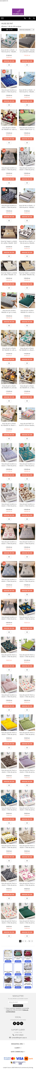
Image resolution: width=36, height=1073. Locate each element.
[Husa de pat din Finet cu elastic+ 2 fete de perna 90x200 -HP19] (27, 798)
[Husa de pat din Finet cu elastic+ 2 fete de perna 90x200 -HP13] (9, 722)
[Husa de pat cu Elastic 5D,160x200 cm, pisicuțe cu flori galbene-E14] (9, 376)
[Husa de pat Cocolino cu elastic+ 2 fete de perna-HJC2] (9, 452)
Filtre (10, 29)
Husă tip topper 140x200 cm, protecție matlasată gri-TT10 (27, 51)
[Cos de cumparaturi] (30, 18)
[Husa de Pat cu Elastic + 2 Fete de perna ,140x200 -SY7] (27, 195)
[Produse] (2, 18)
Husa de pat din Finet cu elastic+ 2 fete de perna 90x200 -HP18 (9, 809)
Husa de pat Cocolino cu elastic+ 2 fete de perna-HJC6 (27, 505)
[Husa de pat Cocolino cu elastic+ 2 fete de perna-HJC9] (9, 532)
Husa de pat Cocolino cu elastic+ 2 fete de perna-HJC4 (27, 465)
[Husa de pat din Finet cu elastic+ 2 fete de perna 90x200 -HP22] (27, 835)
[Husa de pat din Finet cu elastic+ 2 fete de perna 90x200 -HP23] (9, 873)
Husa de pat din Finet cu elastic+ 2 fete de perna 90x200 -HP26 (27, 922)
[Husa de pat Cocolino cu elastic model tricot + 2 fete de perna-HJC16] (27, 117)
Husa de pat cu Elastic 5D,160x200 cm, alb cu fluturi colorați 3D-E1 (9, 349)
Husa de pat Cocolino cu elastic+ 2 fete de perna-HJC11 (9, 580)
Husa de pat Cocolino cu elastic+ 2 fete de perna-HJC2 (9, 465)
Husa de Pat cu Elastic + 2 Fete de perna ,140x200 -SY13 (9, 51)
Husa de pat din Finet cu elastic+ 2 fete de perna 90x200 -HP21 (9, 846)
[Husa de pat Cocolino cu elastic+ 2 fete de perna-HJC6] (27, 492)
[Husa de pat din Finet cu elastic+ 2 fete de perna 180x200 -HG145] (27, 607)
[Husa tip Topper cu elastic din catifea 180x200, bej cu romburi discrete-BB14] (27, 266)
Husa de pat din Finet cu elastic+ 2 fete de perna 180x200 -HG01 (27, 696)
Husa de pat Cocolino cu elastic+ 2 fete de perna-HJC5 (9, 505)
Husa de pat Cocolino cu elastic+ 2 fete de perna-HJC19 (27, 580)
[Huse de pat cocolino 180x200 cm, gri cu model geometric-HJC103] (9, 300)
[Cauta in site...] (34, 18)
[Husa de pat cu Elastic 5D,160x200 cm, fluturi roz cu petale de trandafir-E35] (9, 413)
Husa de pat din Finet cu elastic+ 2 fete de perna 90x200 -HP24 (27, 884)
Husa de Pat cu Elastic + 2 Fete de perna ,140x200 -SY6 (27, 91)
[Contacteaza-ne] (25, 18)
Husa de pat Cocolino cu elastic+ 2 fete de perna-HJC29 (9, 696)
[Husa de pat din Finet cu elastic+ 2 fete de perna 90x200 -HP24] (27, 873)
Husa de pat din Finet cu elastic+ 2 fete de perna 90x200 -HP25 (9, 922)
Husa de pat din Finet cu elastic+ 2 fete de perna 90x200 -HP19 (27, 809)
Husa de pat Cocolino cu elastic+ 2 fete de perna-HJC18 (9, 169)
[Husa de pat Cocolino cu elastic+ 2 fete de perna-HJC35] (27, 156)
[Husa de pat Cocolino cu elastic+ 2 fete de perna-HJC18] (9, 156)
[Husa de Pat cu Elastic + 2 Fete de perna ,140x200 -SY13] (9, 41)
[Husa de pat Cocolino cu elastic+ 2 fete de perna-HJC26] (9, 607)
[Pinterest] (18, 1023)
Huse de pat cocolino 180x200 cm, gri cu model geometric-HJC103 (9, 311)
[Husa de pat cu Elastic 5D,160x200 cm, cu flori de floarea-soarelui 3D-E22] (27, 376)
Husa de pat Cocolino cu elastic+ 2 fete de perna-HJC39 (9, 206)
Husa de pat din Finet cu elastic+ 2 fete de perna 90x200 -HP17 (27, 771)
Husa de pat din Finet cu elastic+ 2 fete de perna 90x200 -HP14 (27, 733)
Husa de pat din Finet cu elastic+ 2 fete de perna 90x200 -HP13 (9, 733)
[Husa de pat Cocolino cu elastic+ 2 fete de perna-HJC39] (9, 195)
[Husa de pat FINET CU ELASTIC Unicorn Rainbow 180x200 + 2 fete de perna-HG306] (27, 413)
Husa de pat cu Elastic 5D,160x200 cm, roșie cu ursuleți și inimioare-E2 (9, 128)
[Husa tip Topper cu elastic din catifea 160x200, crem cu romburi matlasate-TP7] (9, 266)
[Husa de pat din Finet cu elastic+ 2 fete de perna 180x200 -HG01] (27, 683)
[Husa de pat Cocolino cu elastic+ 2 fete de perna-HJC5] (9, 492)
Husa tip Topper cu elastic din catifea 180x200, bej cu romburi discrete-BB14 (27, 273)
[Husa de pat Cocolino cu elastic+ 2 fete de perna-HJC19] (27, 569)
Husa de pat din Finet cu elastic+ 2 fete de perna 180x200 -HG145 (27, 618)
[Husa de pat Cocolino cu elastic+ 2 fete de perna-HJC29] (9, 683)
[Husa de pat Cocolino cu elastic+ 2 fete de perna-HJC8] (9, 78)
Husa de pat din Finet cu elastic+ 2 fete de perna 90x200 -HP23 (9, 884)
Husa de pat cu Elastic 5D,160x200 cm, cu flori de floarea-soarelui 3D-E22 (27, 387)
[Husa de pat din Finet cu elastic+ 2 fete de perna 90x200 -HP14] (27, 722)
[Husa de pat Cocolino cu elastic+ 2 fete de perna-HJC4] (27, 452)
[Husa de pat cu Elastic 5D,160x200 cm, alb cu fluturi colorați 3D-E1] (9, 338)
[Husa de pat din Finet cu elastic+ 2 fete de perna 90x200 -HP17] (27, 760)
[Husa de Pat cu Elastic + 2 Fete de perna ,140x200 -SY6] (27, 79)
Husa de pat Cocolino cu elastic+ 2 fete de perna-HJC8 (9, 91)
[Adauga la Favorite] (9, 65)
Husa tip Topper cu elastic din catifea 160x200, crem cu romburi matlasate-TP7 (9, 273)
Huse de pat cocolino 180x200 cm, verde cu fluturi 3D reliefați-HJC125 (27, 311)
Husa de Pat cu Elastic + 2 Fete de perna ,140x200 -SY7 (27, 206)
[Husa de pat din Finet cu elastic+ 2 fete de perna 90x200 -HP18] (9, 798)
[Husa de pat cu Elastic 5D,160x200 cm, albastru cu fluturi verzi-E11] (27, 338)
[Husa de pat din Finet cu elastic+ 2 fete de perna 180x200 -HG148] (9, 645)
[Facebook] (14, 1023)
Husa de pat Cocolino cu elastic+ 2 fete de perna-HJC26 (9, 618)
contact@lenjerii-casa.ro (19, 1038)
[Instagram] (21, 1023)
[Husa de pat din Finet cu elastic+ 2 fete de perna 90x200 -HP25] (9, 911)
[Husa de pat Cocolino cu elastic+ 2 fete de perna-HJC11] (9, 569)
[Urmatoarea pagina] (32, 941)
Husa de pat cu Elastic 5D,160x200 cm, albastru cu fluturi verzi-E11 (27, 349)
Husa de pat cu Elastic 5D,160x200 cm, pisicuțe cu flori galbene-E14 (9, 387)
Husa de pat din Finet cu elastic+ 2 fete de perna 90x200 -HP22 (27, 846)
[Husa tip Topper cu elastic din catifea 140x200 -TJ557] (9, 232)
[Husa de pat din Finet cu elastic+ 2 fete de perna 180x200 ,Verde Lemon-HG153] (27, 645)
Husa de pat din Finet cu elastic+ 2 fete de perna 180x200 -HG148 (9, 655)
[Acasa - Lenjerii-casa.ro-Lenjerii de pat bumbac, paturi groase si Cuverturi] (18, 12)
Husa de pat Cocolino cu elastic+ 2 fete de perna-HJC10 (27, 542)
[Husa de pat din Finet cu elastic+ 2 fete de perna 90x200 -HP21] (9, 835)
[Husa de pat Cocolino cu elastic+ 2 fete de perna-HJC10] (27, 532)
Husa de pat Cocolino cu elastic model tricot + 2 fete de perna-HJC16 (27, 128)
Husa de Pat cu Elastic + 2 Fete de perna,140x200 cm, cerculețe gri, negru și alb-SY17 (27, 242)
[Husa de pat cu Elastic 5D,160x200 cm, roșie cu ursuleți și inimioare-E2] (9, 117)
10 (29, 941)
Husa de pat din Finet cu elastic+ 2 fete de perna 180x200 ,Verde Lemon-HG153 (27, 655)
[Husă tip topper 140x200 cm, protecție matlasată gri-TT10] (27, 41)
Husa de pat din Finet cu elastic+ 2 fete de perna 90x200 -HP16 (9, 771)
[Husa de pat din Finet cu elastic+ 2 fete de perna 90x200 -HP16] (9, 760)
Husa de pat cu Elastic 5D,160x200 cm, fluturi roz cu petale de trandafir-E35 (9, 424)
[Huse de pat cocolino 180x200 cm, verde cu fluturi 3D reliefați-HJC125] (27, 300)
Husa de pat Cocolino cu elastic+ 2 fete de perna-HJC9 (9, 542)
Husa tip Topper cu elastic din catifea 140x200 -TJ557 (9, 242)
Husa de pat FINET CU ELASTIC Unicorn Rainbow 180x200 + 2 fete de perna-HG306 (27, 424)
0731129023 (19, 1035)
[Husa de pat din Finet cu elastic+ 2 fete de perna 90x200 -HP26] (27, 911)
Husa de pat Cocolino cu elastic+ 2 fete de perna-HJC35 (27, 169)
